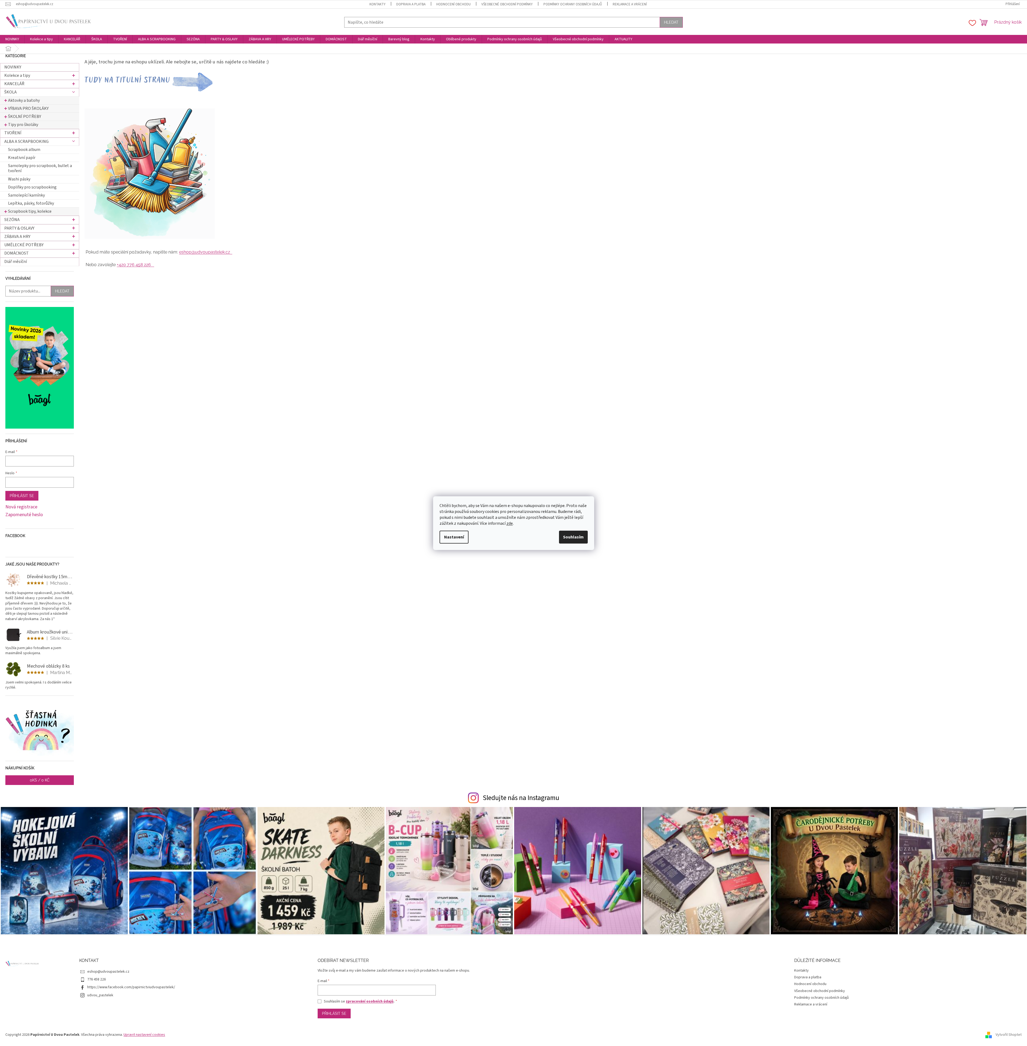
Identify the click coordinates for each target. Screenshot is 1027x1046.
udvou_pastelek (100, 995)
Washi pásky (19, 179)
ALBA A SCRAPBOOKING (26, 141)
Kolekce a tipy (17, 75)
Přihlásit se (22, 496)
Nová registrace (21, 507)
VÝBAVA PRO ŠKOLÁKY (28, 108)
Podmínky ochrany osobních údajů (572, 4)
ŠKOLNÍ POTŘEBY (24, 117)
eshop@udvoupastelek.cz (205, 252)
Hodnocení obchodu (453, 4)
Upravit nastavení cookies (144, 1034)
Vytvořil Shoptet (1009, 1034)
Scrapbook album (24, 150)
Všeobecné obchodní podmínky (507, 4)
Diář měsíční (15, 262)
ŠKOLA (10, 92)
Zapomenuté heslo (24, 515)
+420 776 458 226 (135, 264)
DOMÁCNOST (16, 253)
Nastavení (454, 537)
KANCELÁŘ (14, 84)
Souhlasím (573, 537)
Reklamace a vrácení (630, 4)
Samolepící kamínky (26, 195)
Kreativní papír (21, 158)
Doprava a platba (411, 4)
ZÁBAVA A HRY (17, 237)
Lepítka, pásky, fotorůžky (31, 203)
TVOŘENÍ (12, 133)
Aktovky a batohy (24, 100)
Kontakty (377, 4)
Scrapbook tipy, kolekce (30, 211)
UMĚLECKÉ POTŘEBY (23, 245)
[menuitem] (12, 39)
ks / (40, 780)
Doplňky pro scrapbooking (32, 187)
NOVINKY (12, 67)
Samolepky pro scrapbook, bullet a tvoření (40, 168)
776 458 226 (96, 979)
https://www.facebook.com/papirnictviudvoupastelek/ (131, 987)
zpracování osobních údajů (369, 1001)
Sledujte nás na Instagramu (521, 798)
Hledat (671, 22)
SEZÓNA (12, 220)
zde (509, 523)
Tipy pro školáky (23, 125)
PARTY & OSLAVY (19, 228)
